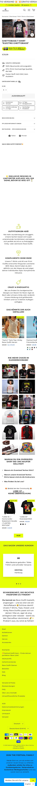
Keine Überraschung (19, 493)
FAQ (3, 689)
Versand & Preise (8, 683)
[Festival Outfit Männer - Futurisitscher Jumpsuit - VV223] (30, 347)
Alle (18, 535)
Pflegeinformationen (11, 123)
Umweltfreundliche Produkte (13, 696)
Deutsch (17, 724)
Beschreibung (8, 118)
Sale (3, 672)
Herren (5, 639)
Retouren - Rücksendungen (14, 129)
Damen (5, 636)
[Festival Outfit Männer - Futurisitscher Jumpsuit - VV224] (27, 347)
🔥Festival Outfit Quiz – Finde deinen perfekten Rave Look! (16, 654)
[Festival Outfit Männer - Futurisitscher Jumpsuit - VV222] (32, 347)
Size (4, 86)
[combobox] (29, 784)
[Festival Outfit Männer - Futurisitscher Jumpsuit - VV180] (27, 349)
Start (4, 629)
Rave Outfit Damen (9, 665)
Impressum (6, 710)
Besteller (5, 669)
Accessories (6, 642)
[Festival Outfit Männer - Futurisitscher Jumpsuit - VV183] (30, 349)
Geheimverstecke (9, 662)
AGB (3, 704)
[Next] (34, 509)
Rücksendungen (8, 686)
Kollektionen (7, 632)
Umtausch (6, 713)
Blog (4, 675)
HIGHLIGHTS (7, 659)
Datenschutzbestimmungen (13, 707)
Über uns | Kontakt (9, 693)
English (28, 784)
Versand (5, 717)
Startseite (5, 16)
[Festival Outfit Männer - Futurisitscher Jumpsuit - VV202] (34, 347)
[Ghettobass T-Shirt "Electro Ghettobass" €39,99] (7, 154)
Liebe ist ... (18, 491)
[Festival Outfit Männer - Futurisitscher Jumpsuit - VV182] (32, 349)
